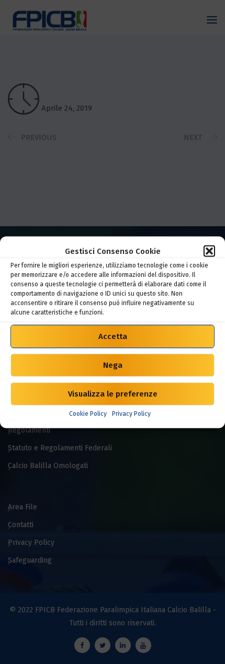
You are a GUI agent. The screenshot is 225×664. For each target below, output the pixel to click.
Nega (112, 365)
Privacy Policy (131, 413)
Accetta (112, 336)
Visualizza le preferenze (113, 394)
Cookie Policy (88, 413)
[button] (209, 251)
